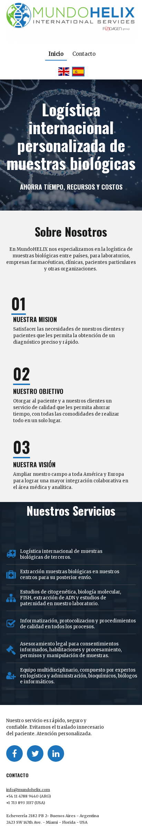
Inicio (56, 54)
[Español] (78, 71)
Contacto (83, 54)
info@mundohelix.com (28, 789)
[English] (64, 71)
